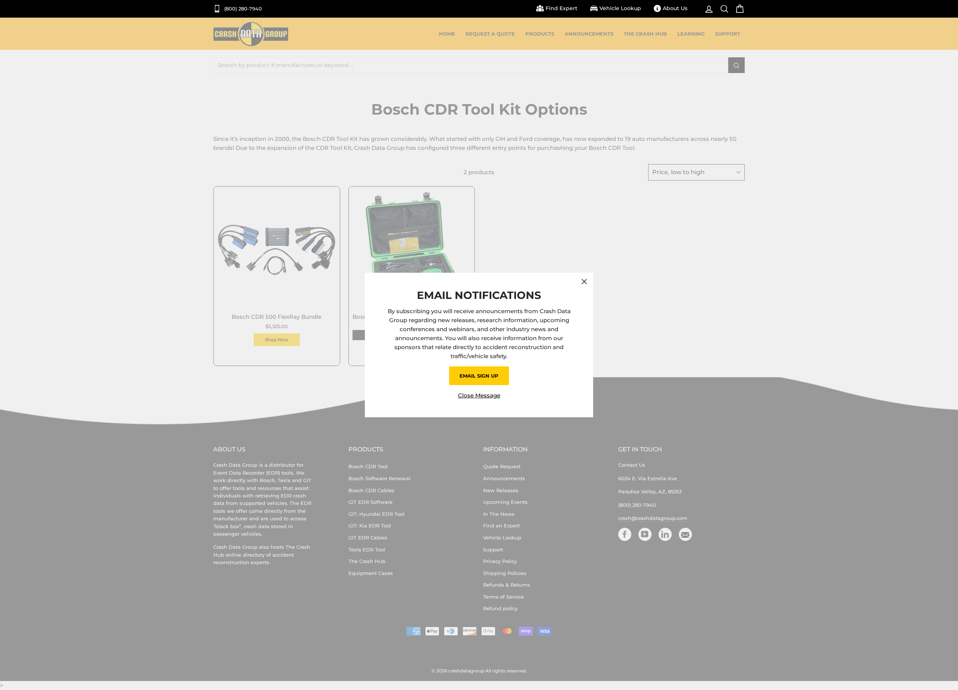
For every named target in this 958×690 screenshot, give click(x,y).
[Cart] (738, 9)
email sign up (479, 376)
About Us (675, 8)
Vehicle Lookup (620, 8)
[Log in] (707, 9)
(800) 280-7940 (242, 9)
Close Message (479, 395)
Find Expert (561, 8)
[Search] (722, 9)
